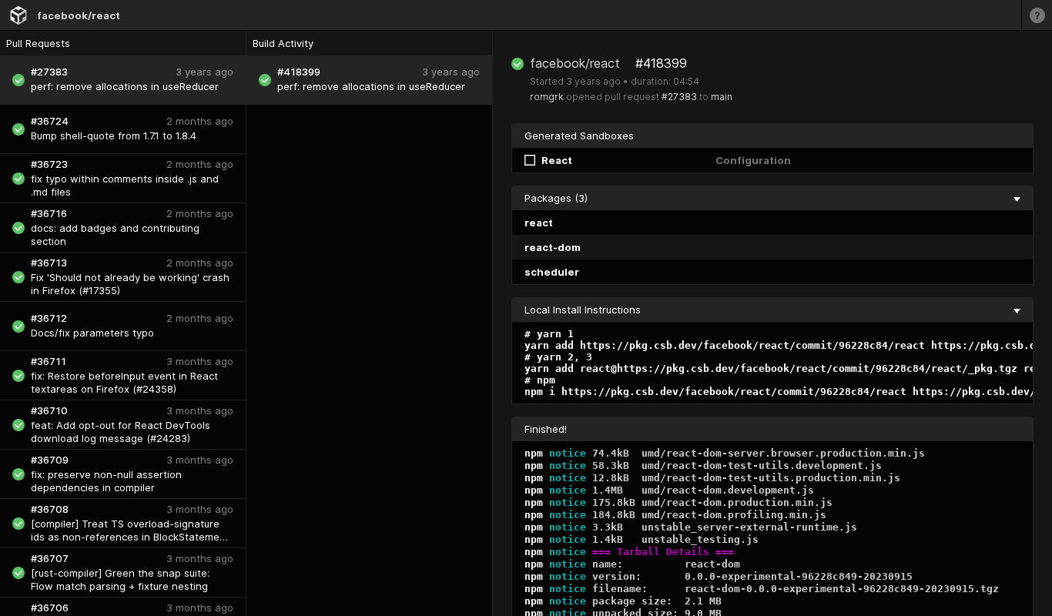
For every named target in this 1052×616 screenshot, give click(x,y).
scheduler (551, 272)
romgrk (547, 96)
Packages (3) (556, 198)
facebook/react (78, 15)
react (538, 222)
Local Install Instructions (582, 309)
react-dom (552, 247)
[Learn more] (1036, 15)
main (721, 96)
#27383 (679, 96)
